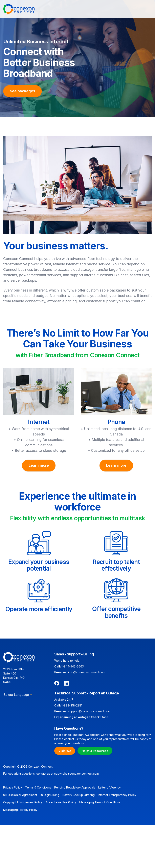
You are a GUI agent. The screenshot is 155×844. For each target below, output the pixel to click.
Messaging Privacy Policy (20, 809)
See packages (22, 91)
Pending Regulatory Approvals (74, 787)
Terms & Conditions (38, 787)
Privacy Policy (12, 787)
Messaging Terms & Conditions (99, 802)
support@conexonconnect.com (89, 711)
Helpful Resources (95, 751)
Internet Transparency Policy (117, 795)
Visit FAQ (65, 751)
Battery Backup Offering (79, 795)
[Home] (19, 8)
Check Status (100, 717)
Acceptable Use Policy (61, 802)
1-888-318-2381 (72, 705)
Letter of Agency (109, 787)
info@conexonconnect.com (86, 672)
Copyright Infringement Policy (23, 802)
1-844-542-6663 (73, 666)
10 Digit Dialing (49, 795)
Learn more (39, 465)
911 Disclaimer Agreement (20, 795)
